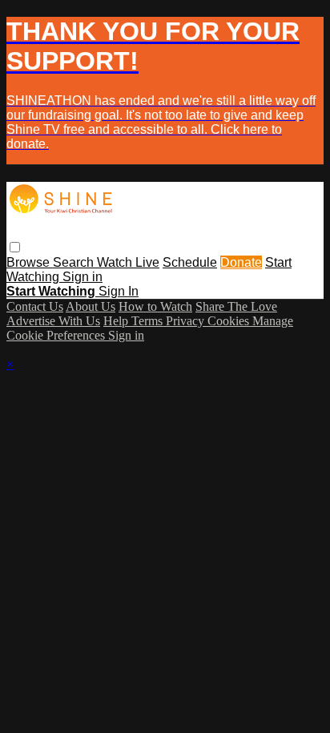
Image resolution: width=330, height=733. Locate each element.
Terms (148, 321)
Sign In (119, 291)
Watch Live (128, 262)
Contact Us (34, 306)
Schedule (190, 262)
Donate (241, 262)
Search (75, 262)
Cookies (229, 321)
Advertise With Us (53, 321)
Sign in (82, 277)
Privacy (186, 321)
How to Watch (155, 306)
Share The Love (236, 306)
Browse (29, 262)
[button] (15, 247)
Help (117, 321)
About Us (90, 306)
